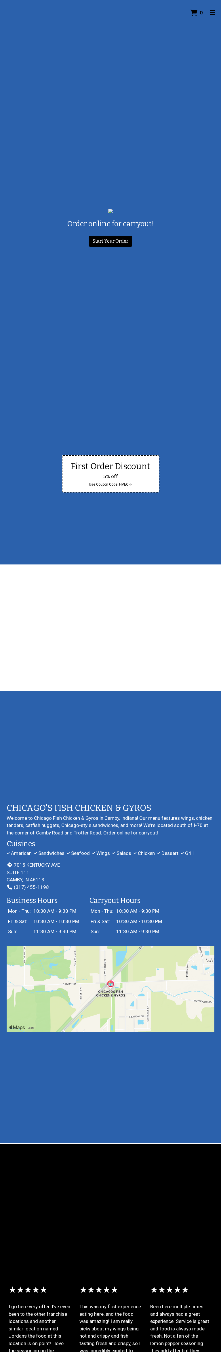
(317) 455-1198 (31, 887)
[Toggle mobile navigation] (212, 13)
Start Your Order (110, 241)
